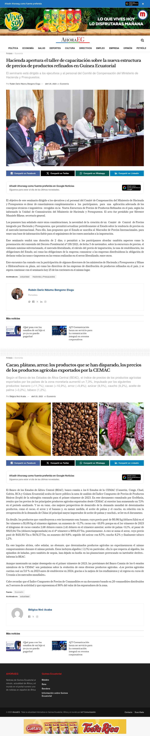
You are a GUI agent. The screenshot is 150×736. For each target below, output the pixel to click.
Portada (9, 53)
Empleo (100, 48)
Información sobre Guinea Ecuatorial (55, 694)
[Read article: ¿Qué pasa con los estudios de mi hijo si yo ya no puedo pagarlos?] (13, 331)
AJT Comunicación (88, 712)
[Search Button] (142, 40)
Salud (41, 48)
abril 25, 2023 (51, 83)
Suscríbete (139, 712)
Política (13, 48)
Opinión (127, 48)
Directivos (85, 48)
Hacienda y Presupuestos (44, 276)
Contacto (128, 712)
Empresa (114, 48)
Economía (28, 48)
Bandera (46, 688)
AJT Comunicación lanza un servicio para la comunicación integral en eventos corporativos (80, 333)
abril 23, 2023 (37, 396)
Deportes (55, 48)
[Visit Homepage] (73, 40)
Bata (44, 684)
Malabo (45, 679)
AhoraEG (16, 712)
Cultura (70, 48)
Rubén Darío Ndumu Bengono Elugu (25, 83)
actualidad (24, 276)
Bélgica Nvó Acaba (18, 396)
